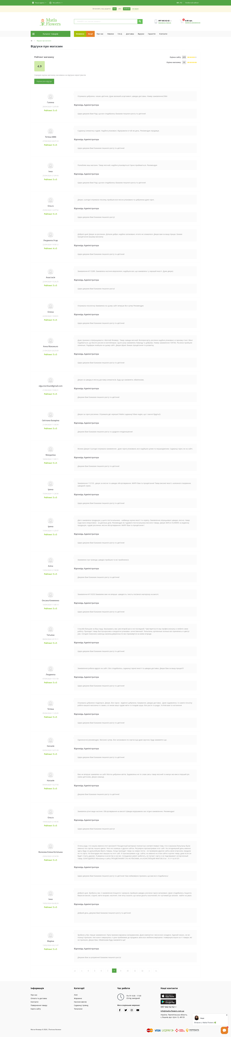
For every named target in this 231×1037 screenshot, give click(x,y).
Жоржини (78, 998)
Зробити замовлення (192, 23)
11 (135, 971)
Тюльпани (78, 1009)
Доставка (130, 34)
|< (75, 971)
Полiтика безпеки (55, 1029)
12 (142, 971)
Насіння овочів (80, 1002)
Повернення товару (39, 1005)
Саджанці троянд (81, 1005)
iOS (114, 9)
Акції (90, 34)
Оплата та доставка (39, 998)
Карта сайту (36, 1009)
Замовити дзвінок (164, 23)
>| (156, 971)
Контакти (163, 34)
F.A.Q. (120, 34)
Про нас (100, 34)
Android (127, 9)
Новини (110, 34)
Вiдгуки (141, 34)
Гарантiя (151, 34)
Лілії (76, 995)
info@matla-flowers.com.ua (172, 1011)
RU (181, 3)
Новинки (80, 34)
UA (178, 3)
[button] (39, 3)
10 (127, 971)
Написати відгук (44, 81)
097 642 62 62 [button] (168, 1007)
